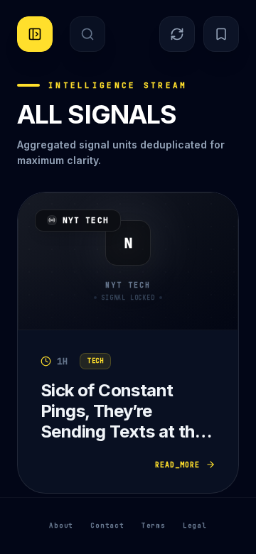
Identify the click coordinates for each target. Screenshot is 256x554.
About (61, 525)
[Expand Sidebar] (35, 34)
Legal (195, 525)
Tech (95, 361)
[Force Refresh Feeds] (177, 34)
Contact (107, 525)
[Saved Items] (221, 34)
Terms (154, 525)
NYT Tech (86, 220)
